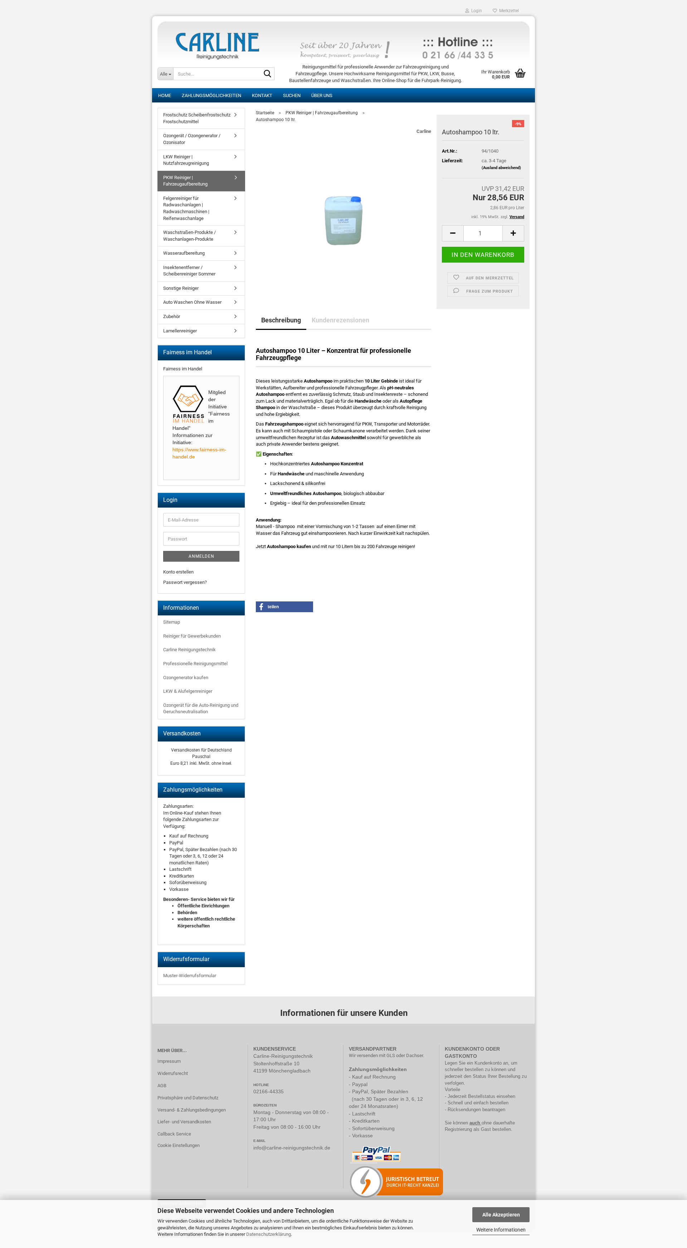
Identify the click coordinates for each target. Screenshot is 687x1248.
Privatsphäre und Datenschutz (187, 1097)
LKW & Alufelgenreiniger (187, 691)
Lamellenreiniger (180, 330)
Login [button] (475, 10)
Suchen (292, 95)
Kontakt (262, 95)
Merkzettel (508, 10)
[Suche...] (267, 74)
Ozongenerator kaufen (185, 677)
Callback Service (174, 1134)
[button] (452, 233)
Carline (423, 131)
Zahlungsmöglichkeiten (211, 95)
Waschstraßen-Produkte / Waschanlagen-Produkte (189, 236)
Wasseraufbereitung (184, 253)
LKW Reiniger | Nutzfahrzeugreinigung (186, 160)
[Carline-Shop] (343, 37)
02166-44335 (268, 1091)
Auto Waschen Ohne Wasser (192, 302)
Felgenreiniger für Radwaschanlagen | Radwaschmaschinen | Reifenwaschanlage (186, 208)
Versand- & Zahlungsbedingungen (191, 1110)
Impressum (169, 1061)
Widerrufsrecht (172, 1073)
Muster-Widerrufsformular (189, 975)
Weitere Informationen (501, 1230)
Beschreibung (281, 320)
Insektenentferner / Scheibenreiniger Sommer (189, 271)
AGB (161, 1085)
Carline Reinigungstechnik (189, 649)
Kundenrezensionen (340, 320)
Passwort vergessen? (185, 582)
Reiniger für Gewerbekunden (192, 636)
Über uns (321, 95)
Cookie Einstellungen (178, 1145)
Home (164, 95)
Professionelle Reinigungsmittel (195, 663)
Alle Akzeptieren (501, 1215)
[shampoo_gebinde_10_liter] (343, 208)
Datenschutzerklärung (268, 1234)
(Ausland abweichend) (501, 167)
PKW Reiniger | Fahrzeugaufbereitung (185, 181)
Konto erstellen (178, 572)
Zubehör (171, 316)
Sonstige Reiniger (181, 288)
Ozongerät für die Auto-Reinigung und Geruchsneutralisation (200, 708)
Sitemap (171, 622)
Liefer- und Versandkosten (184, 1121)
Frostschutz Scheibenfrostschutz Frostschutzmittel (196, 118)
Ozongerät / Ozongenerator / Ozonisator (191, 139)
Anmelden (201, 556)
